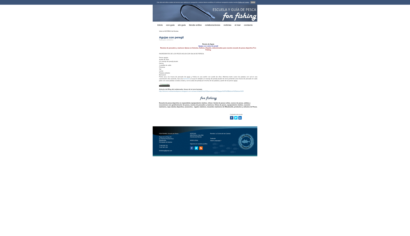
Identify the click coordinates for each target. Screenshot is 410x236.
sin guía (182, 25)
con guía (170, 25)
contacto (248, 25)
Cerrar (253, 2)
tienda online (195, 25)
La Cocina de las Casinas (223, 133)
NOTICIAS (193, 133)
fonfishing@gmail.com (165, 150)
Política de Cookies (243, 2)
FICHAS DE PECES (196, 137)
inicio (160, 25)
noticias (227, 25)
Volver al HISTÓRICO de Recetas (168, 31)
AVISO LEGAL (194, 140)
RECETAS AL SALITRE (197, 135)
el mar (238, 25)
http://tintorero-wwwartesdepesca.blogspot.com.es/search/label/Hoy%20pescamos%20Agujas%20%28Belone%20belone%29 (201, 91)
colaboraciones (212, 25)
